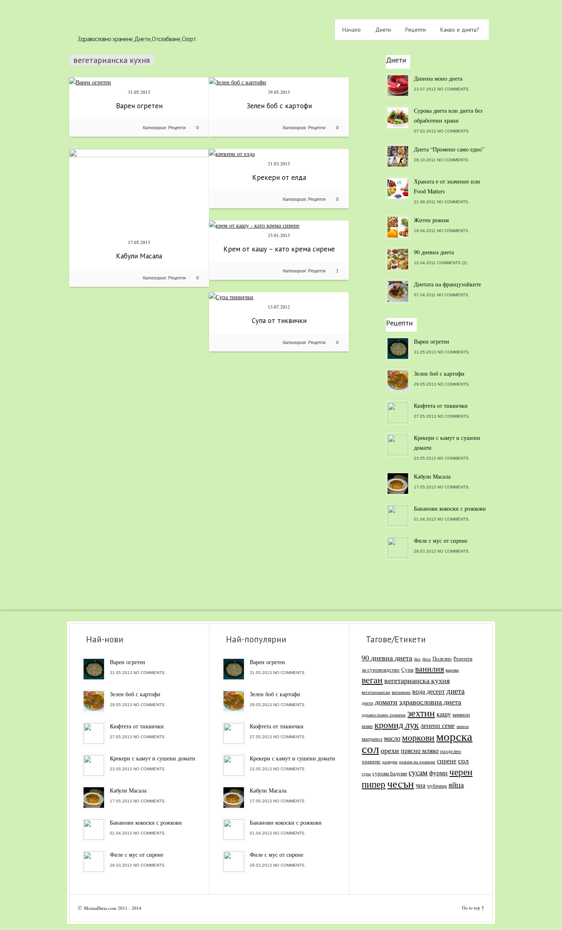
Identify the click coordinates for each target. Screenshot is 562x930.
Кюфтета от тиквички (441, 405)
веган (372, 680)
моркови (418, 737)
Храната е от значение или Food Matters (447, 186)
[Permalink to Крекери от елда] (232, 154)
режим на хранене (417, 762)
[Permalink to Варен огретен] (90, 82)
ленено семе (437, 725)
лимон (462, 726)
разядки (389, 762)
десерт (436, 691)
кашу (444, 714)
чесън (400, 783)
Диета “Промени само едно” (449, 149)
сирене (446, 761)
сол (463, 760)
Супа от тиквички (279, 320)
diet (417, 659)
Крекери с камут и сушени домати (447, 442)
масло (392, 738)
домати (386, 702)
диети (367, 703)
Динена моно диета (438, 78)
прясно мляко (420, 750)
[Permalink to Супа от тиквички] (231, 297)
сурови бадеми (389, 773)
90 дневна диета (434, 252)
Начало (351, 29)
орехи (390, 750)
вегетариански (376, 692)
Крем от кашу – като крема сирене (279, 248)
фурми (438, 773)
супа (366, 774)
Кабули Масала (139, 255)
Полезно (442, 658)
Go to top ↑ (473, 907)
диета (455, 691)
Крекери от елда (279, 177)
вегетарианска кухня (417, 680)
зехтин (421, 712)
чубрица (437, 785)
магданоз (372, 738)
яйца (456, 784)
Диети (383, 29)
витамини (401, 692)
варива (452, 670)
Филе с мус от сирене (440, 540)
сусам (418, 772)
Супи (407, 669)
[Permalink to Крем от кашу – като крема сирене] (254, 225)
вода (418, 691)
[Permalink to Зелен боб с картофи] (237, 82)
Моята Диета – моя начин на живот (149, 19)
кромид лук (396, 724)
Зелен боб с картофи (279, 105)
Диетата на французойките (447, 284)
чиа (420, 785)
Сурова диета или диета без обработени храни (448, 115)
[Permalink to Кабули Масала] (139, 155)
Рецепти (415, 29)
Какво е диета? (459, 29)
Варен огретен (139, 105)
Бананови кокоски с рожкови (450, 508)
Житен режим (431, 220)
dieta (426, 659)
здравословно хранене (384, 715)
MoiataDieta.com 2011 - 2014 (113, 908)
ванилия (429, 668)
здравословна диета (430, 702)
